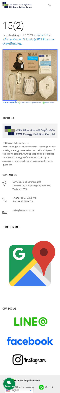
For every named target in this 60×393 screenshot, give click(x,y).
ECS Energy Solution (23, 387)
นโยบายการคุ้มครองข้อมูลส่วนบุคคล (21, 380)
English (15, 390)
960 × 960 (42, 35)
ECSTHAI (49, 387)
